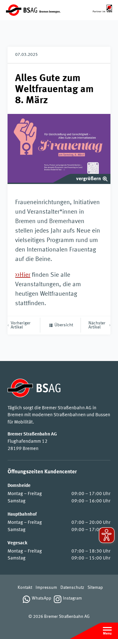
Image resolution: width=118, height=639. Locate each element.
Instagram (72, 598)
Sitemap (95, 588)
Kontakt (25, 588)
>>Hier (22, 275)
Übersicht (63, 325)
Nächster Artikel (96, 325)
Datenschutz (72, 588)
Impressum (46, 588)
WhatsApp (41, 598)
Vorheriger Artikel (21, 325)
